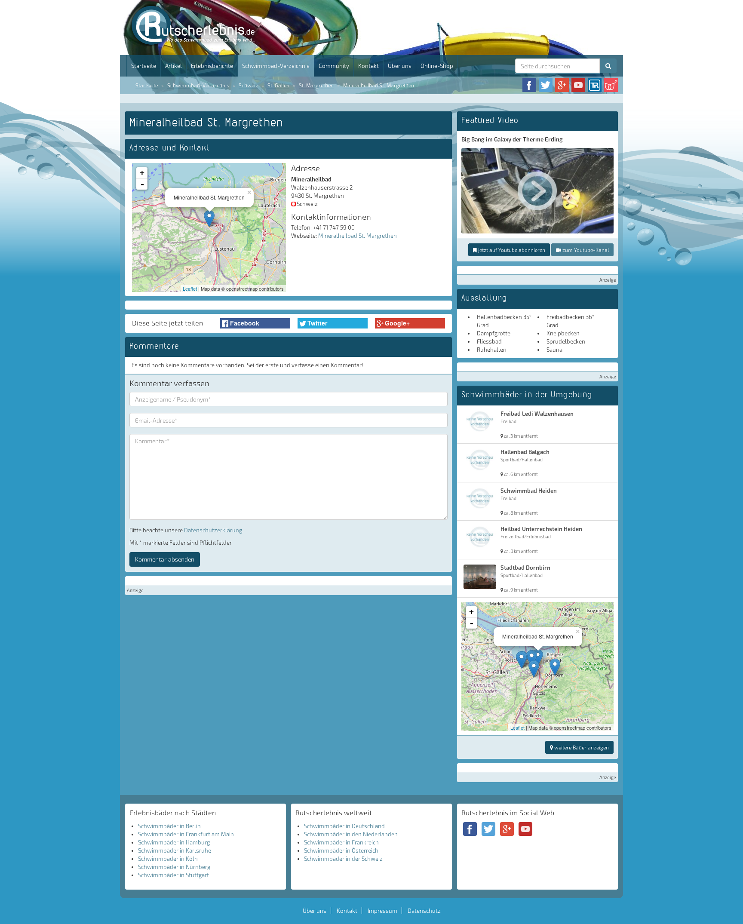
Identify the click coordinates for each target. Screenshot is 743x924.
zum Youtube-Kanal (585, 250)
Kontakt (368, 65)
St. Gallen (278, 85)
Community (334, 65)
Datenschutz (424, 910)
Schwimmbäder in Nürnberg (174, 866)
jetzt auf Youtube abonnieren (511, 250)
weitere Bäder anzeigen (581, 747)
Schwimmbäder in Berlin (169, 826)
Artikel (173, 65)
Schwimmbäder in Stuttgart (173, 875)
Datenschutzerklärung (213, 530)
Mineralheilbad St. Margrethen (378, 85)
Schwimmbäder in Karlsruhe (174, 850)
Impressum (382, 910)
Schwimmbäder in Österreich (341, 850)
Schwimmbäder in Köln (168, 858)
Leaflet (190, 288)
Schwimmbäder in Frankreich (341, 842)
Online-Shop (437, 65)
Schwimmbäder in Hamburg (174, 842)
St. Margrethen (316, 85)
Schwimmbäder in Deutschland (344, 826)
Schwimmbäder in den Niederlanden (351, 834)
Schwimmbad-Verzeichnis (276, 65)
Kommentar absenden (164, 559)
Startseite (143, 65)
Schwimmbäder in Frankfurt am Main (186, 834)
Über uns (399, 65)
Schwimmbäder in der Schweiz (343, 858)
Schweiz (248, 85)
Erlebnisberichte (212, 65)
